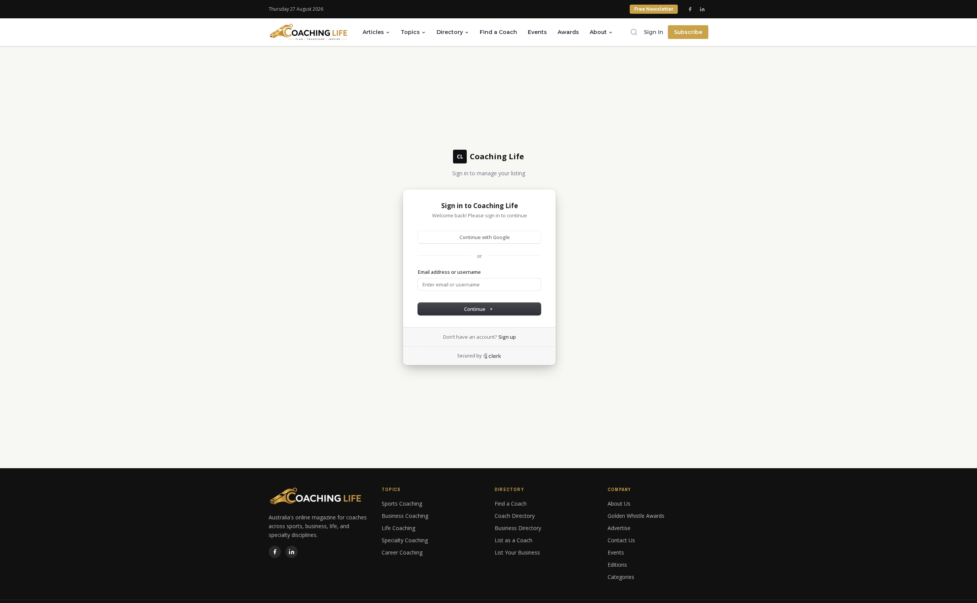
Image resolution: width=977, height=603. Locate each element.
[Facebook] (690, 9)
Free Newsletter (653, 9)
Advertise (619, 528)
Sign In (653, 32)
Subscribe (688, 32)
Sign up (507, 336)
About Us (619, 503)
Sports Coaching (402, 503)
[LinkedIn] (702, 9)
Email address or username (449, 271)
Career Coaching (402, 552)
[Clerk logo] (492, 356)
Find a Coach (498, 32)
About (598, 32)
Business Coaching (405, 515)
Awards (568, 32)
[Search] (634, 32)
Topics (410, 32)
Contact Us (621, 540)
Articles (373, 32)
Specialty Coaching (405, 540)
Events (537, 32)
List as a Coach (513, 540)
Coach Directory (515, 515)
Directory (450, 32)
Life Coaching (398, 528)
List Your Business (517, 552)
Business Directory (518, 528)
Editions (617, 564)
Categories (621, 576)
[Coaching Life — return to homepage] (309, 32)
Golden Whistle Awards (636, 515)
